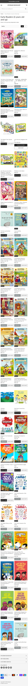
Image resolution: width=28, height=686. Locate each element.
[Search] (25, 8)
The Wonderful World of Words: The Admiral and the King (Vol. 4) (7, 350)
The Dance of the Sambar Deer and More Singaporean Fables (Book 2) (7, 81)
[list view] (25, 26)
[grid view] (22, 26)
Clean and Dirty (17, 231)
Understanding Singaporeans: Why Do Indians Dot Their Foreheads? (20, 613)
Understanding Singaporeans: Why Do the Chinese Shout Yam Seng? (20, 583)
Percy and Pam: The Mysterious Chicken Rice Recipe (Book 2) (19, 553)
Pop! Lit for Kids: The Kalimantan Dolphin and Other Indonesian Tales (7, 111)
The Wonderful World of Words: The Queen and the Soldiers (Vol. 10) (6, 260)
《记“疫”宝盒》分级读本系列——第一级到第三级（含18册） (20, 81)
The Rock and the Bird (5, 231)
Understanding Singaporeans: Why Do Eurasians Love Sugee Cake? (7, 643)
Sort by (3, 26)
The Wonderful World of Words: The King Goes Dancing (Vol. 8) (6, 290)
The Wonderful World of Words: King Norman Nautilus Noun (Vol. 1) (20, 380)
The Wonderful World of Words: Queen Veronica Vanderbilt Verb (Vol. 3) (19, 350)
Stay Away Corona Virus (19, 408)
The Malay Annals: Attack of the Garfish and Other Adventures (7, 494)
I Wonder (3, 408)
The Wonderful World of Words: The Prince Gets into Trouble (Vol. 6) (7, 320)
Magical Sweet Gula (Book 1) (7, 202)
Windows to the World (19, 171)
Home (2, 13)
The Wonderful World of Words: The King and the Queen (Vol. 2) (6, 380)
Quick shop (10, 56)
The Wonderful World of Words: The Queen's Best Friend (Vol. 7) (19, 290)
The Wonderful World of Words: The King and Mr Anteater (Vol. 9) (19, 260)
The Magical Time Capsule (6, 139)
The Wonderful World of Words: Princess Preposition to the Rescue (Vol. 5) (20, 320)
